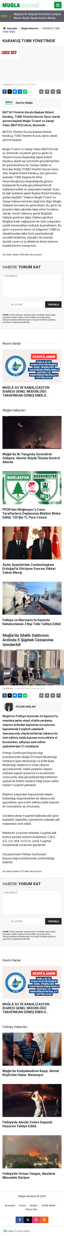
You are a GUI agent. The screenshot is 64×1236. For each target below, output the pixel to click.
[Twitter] (10, 91)
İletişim (34, 1205)
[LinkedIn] (20, 91)
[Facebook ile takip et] (20, 1220)
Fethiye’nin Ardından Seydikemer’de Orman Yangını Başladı (38, 16)
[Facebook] (4, 91)
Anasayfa (11, 28)
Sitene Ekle (31, 1209)
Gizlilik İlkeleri (49, 1205)
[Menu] (58, 5)
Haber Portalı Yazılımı (19, 1231)
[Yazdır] (41, 91)
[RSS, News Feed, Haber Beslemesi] (44, 1220)
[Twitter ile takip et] (28, 1220)
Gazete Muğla (24, 102)
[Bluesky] (15, 91)
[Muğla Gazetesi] (20, 4)
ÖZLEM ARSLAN (25, 706)
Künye (22, 1205)
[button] (47, 91)
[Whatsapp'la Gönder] (25, 91)
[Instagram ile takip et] (36, 1220)
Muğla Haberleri (30, 28)
